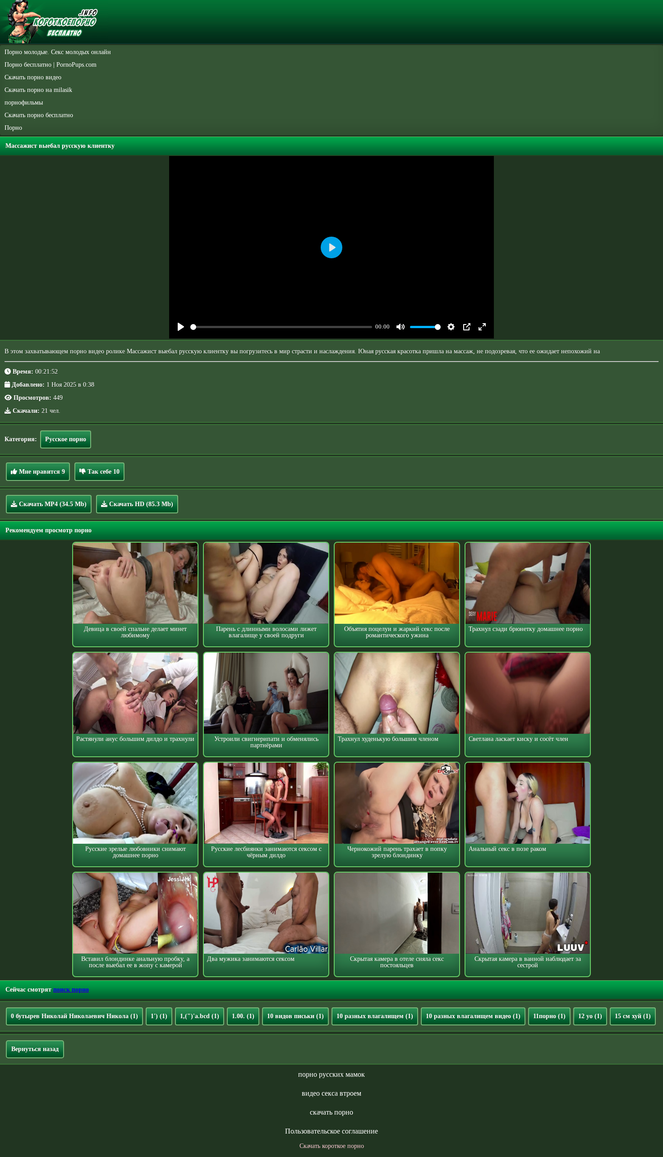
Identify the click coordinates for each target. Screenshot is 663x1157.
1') (159, 1016)
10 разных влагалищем (374, 1016)
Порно (13, 127)
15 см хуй (633, 1016)
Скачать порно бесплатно (39, 115)
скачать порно (331, 1112)
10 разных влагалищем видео (473, 1016)
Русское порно (65, 439)
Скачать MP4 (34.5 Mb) (52, 504)
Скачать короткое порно (331, 1146)
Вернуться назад (35, 1049)
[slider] (281, 327)
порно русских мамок (331, 1074)
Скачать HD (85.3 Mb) (140, 504)
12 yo (590, 1016)
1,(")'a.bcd (199, 1016)
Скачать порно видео (33, 77)
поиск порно (71, 989)
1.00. (243, 1016)
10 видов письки (295, 1016)
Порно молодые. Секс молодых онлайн (58, 52)
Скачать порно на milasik (38, 90)
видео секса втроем (331, 1093)
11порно (549, 1016)
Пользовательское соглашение (331, 1131)
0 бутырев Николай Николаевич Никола (74, 1016)
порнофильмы (24, 102)
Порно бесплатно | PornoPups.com (51, 64)
